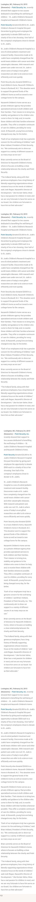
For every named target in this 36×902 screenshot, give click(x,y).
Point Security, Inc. (19, 7)
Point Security (6, 25)
